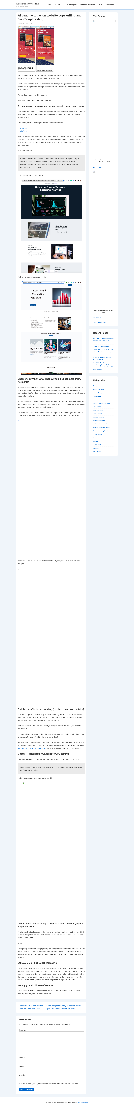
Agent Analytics (71, 4)
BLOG (101, 4)
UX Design (96, 448)
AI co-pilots (96, 386)
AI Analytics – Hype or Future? (101, 346)
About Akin (110, 4)
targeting (95, 441)
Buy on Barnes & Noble (99, 322)
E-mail (21, 1066)
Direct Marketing (97, 413)
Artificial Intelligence (98, 389)
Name (21, 1058)
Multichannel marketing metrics (101, 427)
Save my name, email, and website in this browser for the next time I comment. (50, 1084)
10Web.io (23, 131)
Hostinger (23, 128)
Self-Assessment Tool (87, 4)
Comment (23, 1030)
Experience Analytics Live (27, 4)
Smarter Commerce (98, 434)
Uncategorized (97, 444)
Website (22, 1075)
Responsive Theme (82, 1102)
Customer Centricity (98, 399)
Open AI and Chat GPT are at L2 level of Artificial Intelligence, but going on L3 (103, 352)
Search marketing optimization (101, 431)
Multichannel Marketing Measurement (103, 424)
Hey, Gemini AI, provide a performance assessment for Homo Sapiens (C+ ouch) (103, 341)
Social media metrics (98, 438)
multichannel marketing (99, 420)
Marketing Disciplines (98, 417)
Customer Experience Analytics (101, 403)
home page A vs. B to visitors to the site (32, 748)
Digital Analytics (97, 406)
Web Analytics (97, 451)
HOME (49, 4)
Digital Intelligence (98, 410)
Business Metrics (97, 396)
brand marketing (97, 393)
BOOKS (57, 4)
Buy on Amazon (97, 167)
